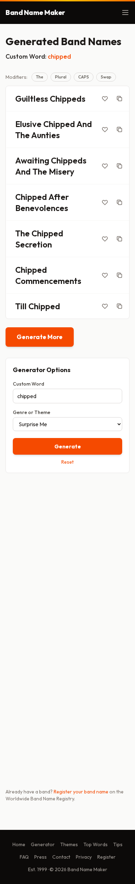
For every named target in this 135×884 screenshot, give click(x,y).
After (58, 197)
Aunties (45, 135)
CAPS (83, 76)
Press (40, 857)
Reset (67, 462)
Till (21, 306)
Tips (118, 844)
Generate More (40, 337)
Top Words (95, 844)
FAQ (24, 857)
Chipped (59, 124)
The (39, 76)
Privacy (84, 857)
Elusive (28, 124)
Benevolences (41, 208)
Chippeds (68, 98)
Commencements (48, 281)
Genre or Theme (31, 412)
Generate (67, 446)
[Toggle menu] (125, 12)
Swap (106, 76)
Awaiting (32, 160)
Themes (69, 844)
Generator (43, 844)
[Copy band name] (119, 99)
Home (18, 844)
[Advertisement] (67, 552)
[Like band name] (105, 99)
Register (106, 857)
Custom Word (28, 384)
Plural (60, 76)
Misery (61, 171)
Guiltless (31, 98)
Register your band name (81, 792)
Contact (61, 857)
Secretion (33, 244)
